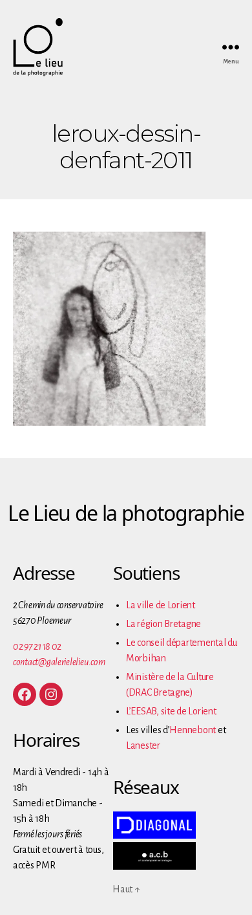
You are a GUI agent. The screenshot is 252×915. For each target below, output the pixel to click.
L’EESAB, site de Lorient (171, 711)
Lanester (143, 745)
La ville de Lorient (160, 605)
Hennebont (192, 730)
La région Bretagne (163, 624)
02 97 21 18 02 (37, 646)
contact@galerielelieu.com (59, 662)
